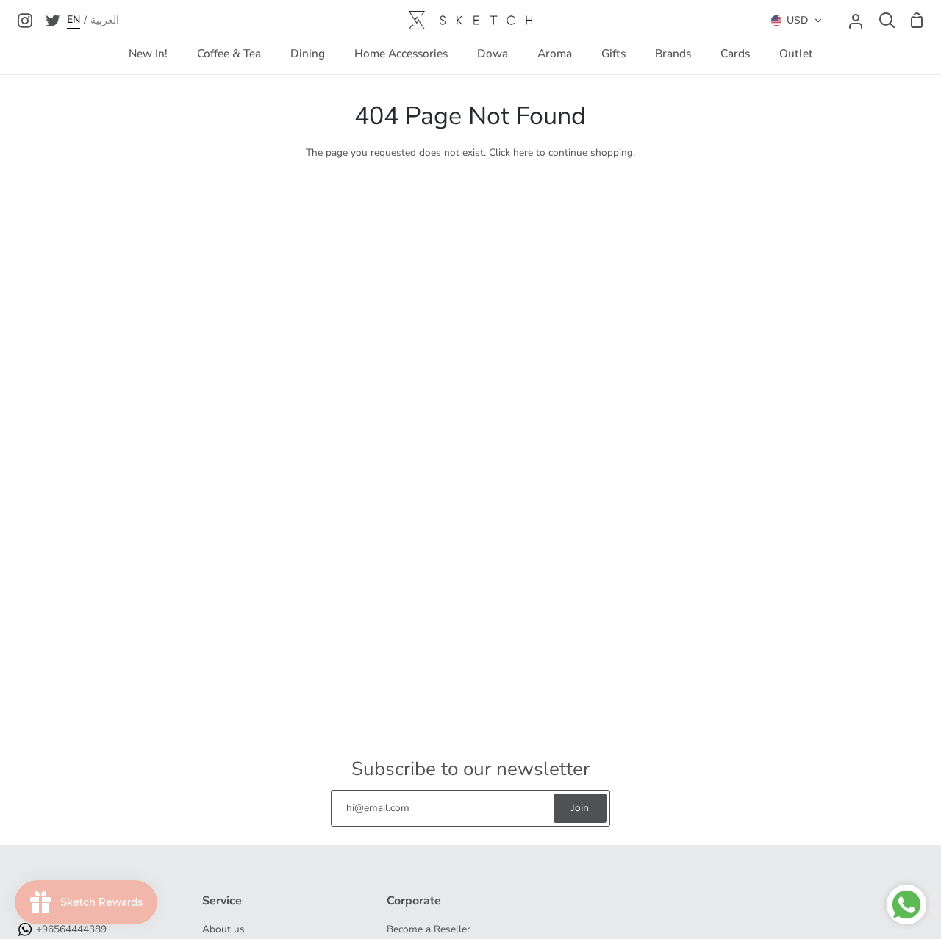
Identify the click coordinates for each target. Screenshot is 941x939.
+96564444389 (71, 929)
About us (223, 929)
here (523, 152)
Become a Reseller (428, 929)
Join (580, 808)
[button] (797, 20)
